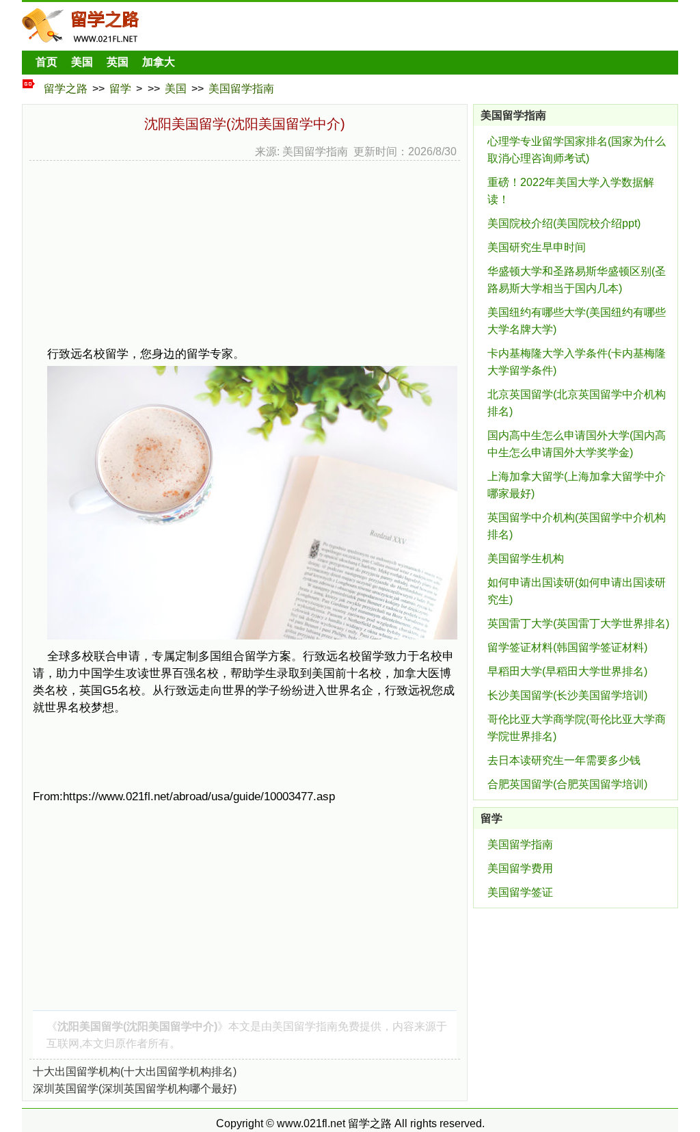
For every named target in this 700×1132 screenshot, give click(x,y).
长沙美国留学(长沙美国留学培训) (567, 695)
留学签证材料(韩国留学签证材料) (567, 647)
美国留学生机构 (525, 558)
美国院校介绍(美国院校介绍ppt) (564, 223)
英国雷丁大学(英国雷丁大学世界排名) (578, 623)
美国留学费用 (520, 868)
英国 (118, 62)
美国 (82, 62)
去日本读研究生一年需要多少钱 (564, 760)
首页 (46, 62)
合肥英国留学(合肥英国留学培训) (567, 784)
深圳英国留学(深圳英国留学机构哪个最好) (135, 1088)
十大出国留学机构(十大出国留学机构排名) (135, 1071)
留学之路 (66, 88)
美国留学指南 (241, 88)
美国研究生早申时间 (536, 247)
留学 (120, 88)
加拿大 (158, 62)
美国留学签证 (520, 892)
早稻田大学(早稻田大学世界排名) (567, 671)
